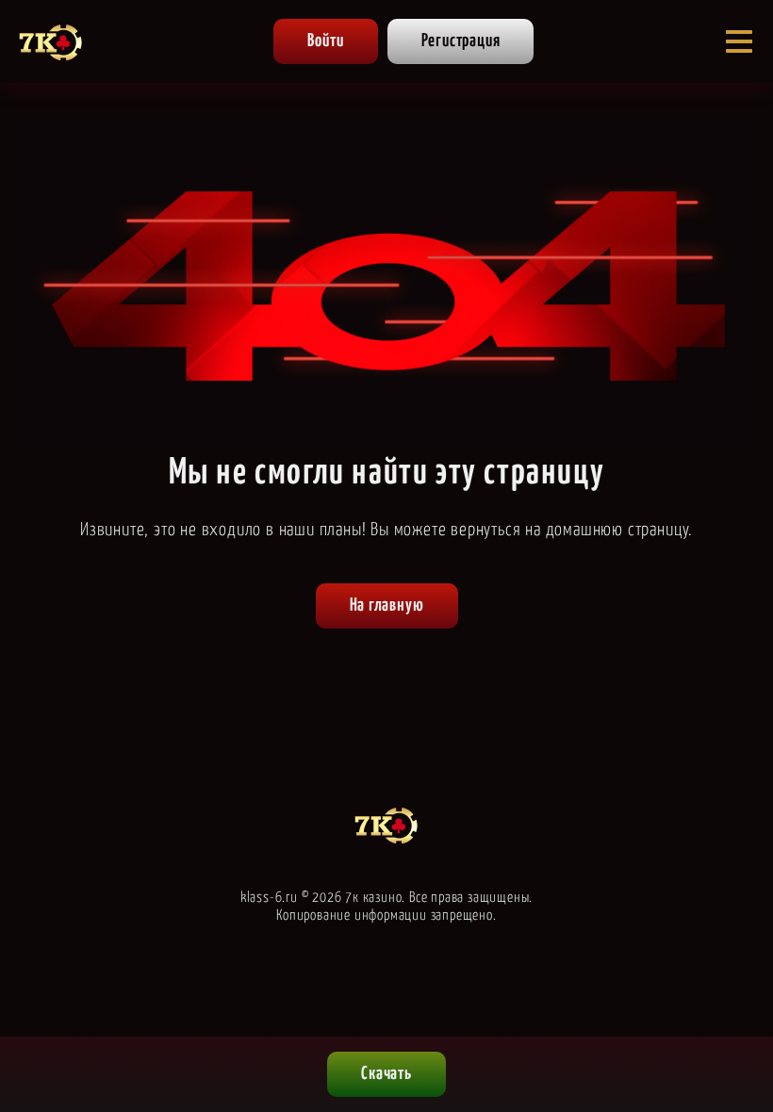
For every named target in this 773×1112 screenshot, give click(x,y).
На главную (387, 605)
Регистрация (461, 41)
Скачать (386, 1074)
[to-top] (679, 1001)
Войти (325, 41)
